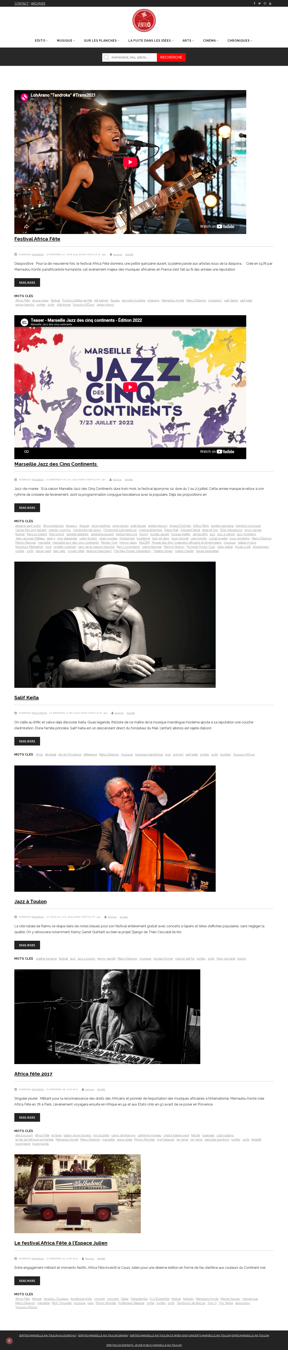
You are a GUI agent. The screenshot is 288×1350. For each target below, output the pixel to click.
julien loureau (108, 538)
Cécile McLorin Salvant (30, 530)
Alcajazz (71, 526)
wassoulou (242, 1303)
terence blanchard (98, 551)
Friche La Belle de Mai (77, 300)
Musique (38, 254)
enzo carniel (253, 530)
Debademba (139, 1299)
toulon (241, 958)
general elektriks (77, 534)
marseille (44, 542)
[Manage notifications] (9, 1340)
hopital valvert (159, 534)
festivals (188, 1299)
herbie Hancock (126, 534)
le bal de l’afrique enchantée (34, 1139)
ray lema (182, 1139)
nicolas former (163, 958)
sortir (51, 304)
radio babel (225, 547)
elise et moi (210, 530)
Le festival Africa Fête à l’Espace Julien (60, 1243)
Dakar (125, 1299)
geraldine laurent (102, 534)
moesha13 (215, 300)
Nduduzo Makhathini (29, 547)
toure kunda (40, 1143)
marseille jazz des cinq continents (75, 542)
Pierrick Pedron (174, 547)
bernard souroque (248, 526)
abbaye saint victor (28, 526)
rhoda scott (242, 547)
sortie (150, 1303)
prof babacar (165, 1139)
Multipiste (39, 713)
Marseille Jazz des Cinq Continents (56, 464)
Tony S (212, 1303)
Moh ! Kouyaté (61, 1303)
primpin (178, 754)
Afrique (37, 1299)
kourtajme (143, 538)
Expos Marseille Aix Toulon (250, 1335)
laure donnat (179, 538)
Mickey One (109, 542)
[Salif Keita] (115, 626)
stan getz (59, 551)
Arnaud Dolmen (180, 526)
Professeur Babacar (131, 1303)
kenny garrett (106, 958)
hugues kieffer (180, 534)
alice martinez (101, 526)
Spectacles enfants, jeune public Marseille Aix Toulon (144, 1345)
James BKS (200, 534)
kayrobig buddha (133, 300)
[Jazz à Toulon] (115, 829)
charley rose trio (59, 530)
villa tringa (63, 304)
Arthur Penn (201, 526)
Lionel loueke (218, 538)
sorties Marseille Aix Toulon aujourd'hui (47, 1335)
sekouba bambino (217, 1139)
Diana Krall (171, 530)
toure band (22, 1143)
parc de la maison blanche (96, 547)
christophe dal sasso (87, 530)
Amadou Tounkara (56, 1299)
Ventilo (117, 254)
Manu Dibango (196, 300)
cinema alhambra (150, 530)
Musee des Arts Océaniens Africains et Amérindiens (187, 542)
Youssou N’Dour (83, 304)
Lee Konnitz (199, 538)
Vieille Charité (184, 551)
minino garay (128, 542)
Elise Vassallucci (231, 530)
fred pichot (56, 534)
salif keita (246, 300)
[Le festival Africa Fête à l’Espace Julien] (77, 1194)
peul (90, 1303)
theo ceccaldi (226, 958)
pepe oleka (124, 1139)
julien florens (88, 538)
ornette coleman (65, 547)
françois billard (37, 534)
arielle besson (157, 526)
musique (230, 542)
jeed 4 (51, 538)
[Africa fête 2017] (107, 1017)
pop (168, 754)
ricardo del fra (184, 958)
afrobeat (50, 754)
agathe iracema (46, 958)
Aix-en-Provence (69, 754)
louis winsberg (240, 538)
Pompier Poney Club (201, 547)
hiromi (143, 534)
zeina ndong (105, 304)
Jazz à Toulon (30, 901)
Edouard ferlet (190, 530)
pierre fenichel (152, 547)
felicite (195, 1135)
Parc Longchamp (128, 547)
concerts (113, 1299)
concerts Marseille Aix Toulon (209, 1335)
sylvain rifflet (76, 551)
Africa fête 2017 (33, 1073)
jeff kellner (101, 300)
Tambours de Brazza (191, 1303)
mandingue (250, 1299)
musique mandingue (149, 754)
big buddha (101, 1135)
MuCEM (144, 542)
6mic (39, 754)
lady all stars (160, 538)
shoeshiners (261, 547)
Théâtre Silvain (163, 551)
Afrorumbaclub (53, 526)
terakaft (256, 1139)
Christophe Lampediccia (120, 530)
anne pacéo (121, 526)
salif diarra (231, 300)
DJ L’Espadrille (160, 1299)
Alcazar (84, 526)
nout (48, 547)
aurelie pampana (222, 526)
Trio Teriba (226, 1303)
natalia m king (247, 542)
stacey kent (43, 551)
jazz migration (246, 534)
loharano (153, 300)
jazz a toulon (86, 958)
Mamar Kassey (230, 1299)
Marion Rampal (25, 542)
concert (99, 1299)
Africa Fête (22, 300)
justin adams (225, 1135)
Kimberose (127, 538)
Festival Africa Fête (37, 239)
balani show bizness (77, 1135)
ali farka (56, 1135)
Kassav (115, 300)
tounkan (225, 754)
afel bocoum (24, 1135)
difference (90, 754)
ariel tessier (138, 526)
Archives (38, 3)
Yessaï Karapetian (207, 551)
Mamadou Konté (172, 300)
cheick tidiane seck (176, 1135)
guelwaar (208, 1135)
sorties (41, 304)
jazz (212, 534)
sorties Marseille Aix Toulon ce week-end (158, 1335)
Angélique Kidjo (81, 1299)
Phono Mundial (144, 1139)
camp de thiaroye (123, 1135)
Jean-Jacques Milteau (30, 538)
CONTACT (22, 3)
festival (55, 300)
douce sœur (40, 300)
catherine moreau (149, 1135)
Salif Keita (26, 697)
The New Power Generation (132, 551)
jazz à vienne (226, 534)
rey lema (196, 1139)
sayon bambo (24, 304)
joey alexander (67, 538)
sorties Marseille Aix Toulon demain (103, 1335)
